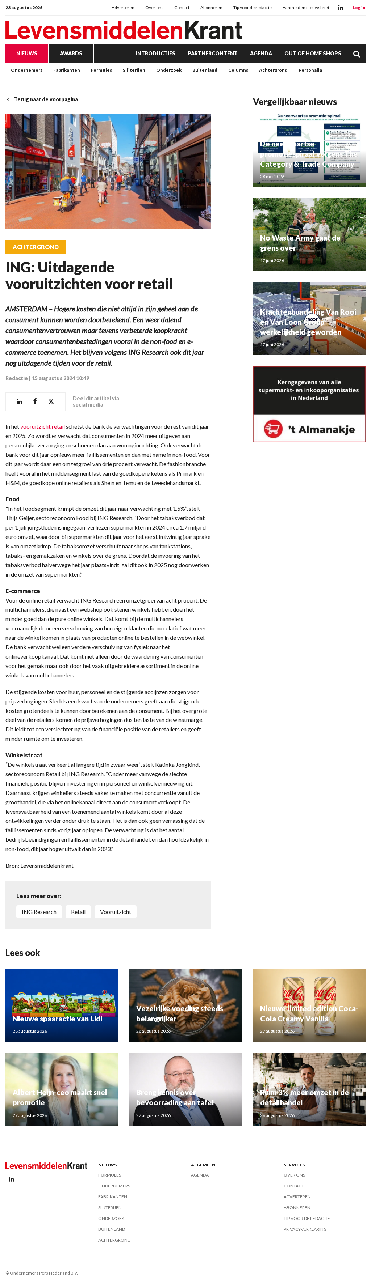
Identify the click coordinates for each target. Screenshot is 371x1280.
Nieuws (26, 53)
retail (78, 911)
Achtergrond (273, 70)
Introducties (155, 53)
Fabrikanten (66, 70)
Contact (181, 7)
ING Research (39, 911)
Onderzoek (169, 70)
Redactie (16, 378)
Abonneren (211, 7)
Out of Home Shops (312, 53)
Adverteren (123, 7)
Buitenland (204, 70)
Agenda (261, 53)
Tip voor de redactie (252, 7)
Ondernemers (26, 70)
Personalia (310, 70)
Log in (359, 7)
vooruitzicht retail (42, 426)
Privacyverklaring (305, 1229)
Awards (71, 53)
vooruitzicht (115, 911)
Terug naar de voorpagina (46, 99)
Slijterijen (134, 70)
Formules (101, 70)
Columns (238, 70)
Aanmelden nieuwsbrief (306, 7)
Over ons (154, 7)
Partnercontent (213, 53)
